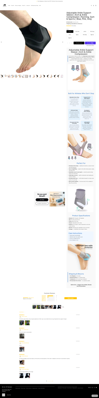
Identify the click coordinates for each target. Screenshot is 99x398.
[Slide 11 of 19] (37, 76)
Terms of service (29, 388)
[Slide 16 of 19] (54, 76)
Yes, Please (42, 199)
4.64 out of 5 (31, 297)
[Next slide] (63, 42)
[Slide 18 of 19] (61, 76)
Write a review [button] (71, 298)
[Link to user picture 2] (27, 322)
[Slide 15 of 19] (51, 76)
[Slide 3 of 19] (9, 76)
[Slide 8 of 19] (26, 76)
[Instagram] (90, 387)
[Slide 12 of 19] (40, 76)
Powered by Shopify (74, 386)
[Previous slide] (1, 42)
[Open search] (91, 5)
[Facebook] (89, 387)
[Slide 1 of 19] (2, 76)
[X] (94, 387)
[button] (69, 25)
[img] (21, 314)
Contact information (41, 388)
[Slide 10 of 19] (33, 76)
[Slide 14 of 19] (47, 76)
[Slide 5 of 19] (16, 76)
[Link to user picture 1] (21, 322)
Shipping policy (34, 388)
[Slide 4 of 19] (12, 76)
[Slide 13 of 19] (44, 76)
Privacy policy (23, 388)
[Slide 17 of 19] (58, 76)
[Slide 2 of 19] (5, 76)
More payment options (90, 45)
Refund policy (18, 388)
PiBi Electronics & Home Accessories (65, 386)
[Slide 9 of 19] (30, 76)
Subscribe (9, 394)
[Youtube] (96, 387)
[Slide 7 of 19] (23, 76)
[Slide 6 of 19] (19, 76)
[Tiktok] (92, 387)
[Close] (63, 193)
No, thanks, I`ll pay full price (42, 203)
